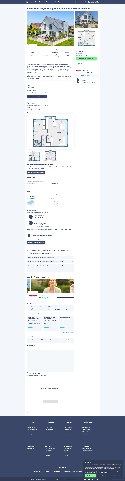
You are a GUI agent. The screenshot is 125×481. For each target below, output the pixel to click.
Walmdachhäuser (86, 431)
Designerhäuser (48, 427)
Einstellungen (102, 475)
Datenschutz (48, 452)
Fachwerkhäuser (49, 429)
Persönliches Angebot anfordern (88, 82)
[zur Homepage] (28, 6)
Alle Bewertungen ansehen (67, 332)
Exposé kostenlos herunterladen (37, 96)
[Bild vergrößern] (72, 147)
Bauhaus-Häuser (30, 431)
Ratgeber (66, 1)
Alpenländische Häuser (32, 429)
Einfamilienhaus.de (77, 471)
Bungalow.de (67, 471)
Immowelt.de (37, 471)
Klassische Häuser (49, 431)
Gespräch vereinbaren (87, 450)
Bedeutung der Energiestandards (33, 186)
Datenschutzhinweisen (105, 472)
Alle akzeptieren (90, 475)
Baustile (34, 422)
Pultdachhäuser (85, 434)
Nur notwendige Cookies (114, 475)
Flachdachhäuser (86, 429)
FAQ (28, 450)
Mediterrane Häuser (68, 427)
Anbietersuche (49, 1)
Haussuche (41, 1)
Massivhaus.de (57, 471)
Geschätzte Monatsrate (38, 221)
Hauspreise (51, 422)
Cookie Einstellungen (50, 448)
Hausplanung (58, 1)
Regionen (69, 422)
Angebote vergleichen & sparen (36, 242)
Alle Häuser (70, 347)
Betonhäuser (30, 434)
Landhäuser (47, 434)
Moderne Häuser (67, 429)
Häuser (31, 6)
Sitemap (28, 452)
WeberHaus (38, 6)
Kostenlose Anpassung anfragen (36, 172)
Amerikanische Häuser (32, 427)
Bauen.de (47, 471)
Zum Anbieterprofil (69, 277)
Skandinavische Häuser (69, 434)
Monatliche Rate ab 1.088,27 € (82, 55)
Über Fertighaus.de (31, 448)
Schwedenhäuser (67, 431)
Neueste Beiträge (88, 422)
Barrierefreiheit (48, 450)
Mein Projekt (66, 455)
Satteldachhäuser (86, 427)
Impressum (47, 455)
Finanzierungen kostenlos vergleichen (41, 226)
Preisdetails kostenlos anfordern (86, 58)
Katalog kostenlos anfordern (65, 299)
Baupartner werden (86, 448)
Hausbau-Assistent (81, 1)
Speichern (94, 9)
